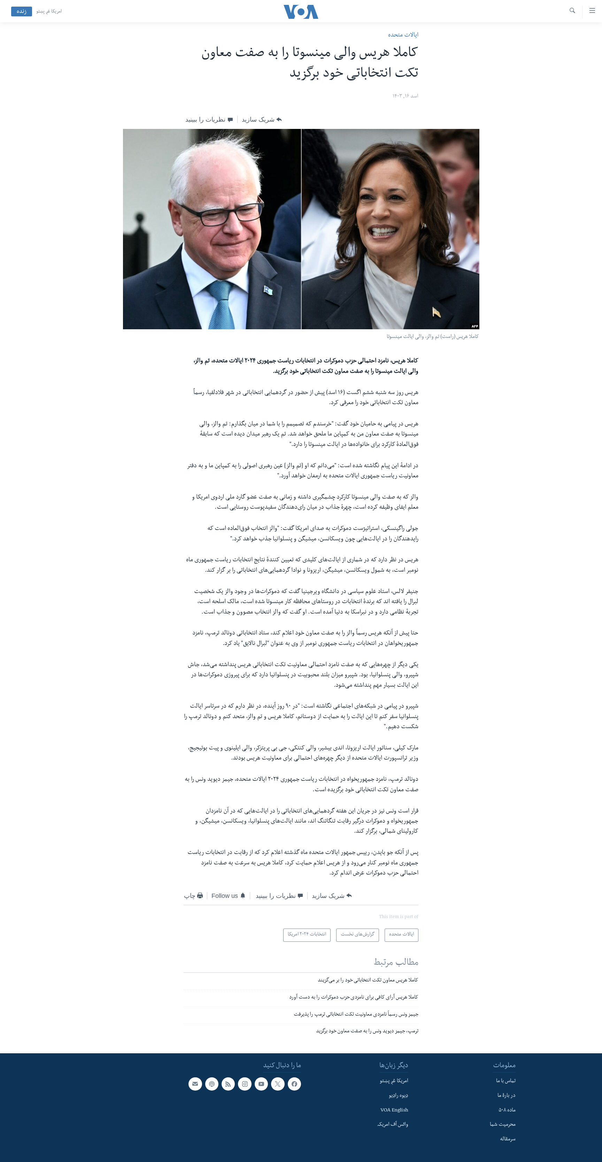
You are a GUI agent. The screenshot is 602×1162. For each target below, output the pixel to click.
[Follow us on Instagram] (244, 1084)
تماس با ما (506, 1081)
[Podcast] (211, 1084)
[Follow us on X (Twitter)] (277, 1084)
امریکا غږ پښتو (49, 12)
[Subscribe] (195, 1084)
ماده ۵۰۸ (507, 1111)
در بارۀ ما (506, 1096)
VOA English (394, 1111)
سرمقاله (508, 1140)
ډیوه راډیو (398, 1096)
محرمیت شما (503, 1125)
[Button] (262, 119)
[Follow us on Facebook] (294, 1084)
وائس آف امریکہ (392, 1125)
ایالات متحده (403, 35)
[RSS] (228, 1084)
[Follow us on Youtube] (261, 1084)
